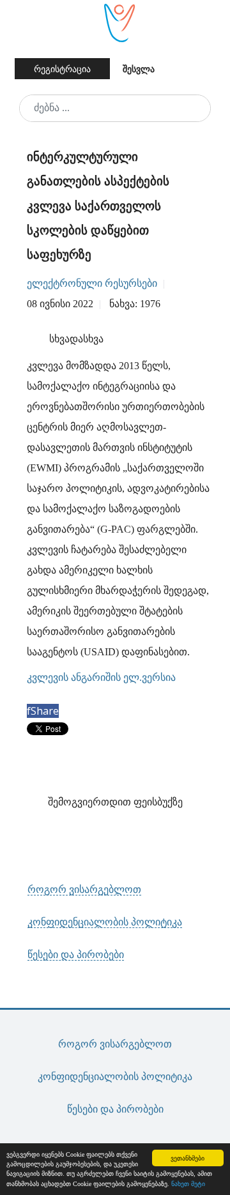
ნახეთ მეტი (188, 1183)
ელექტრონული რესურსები (92, 283)
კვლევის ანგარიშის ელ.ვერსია (101, 677)
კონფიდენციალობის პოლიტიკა (104, 922)
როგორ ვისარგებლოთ (84, 889)
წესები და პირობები (75, 954)
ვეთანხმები (187, 1157)
